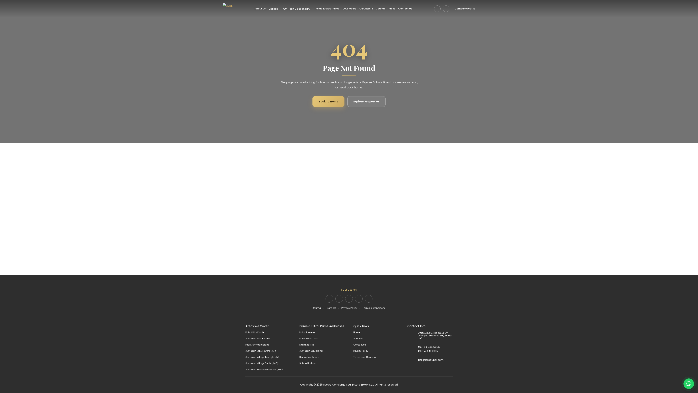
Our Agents (366, 8)
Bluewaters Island (309, 357)
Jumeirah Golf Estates (257, 338)
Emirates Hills (306, 344)
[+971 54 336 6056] (412, 347)
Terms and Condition (365, 357)
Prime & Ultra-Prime (327, 8)
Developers (349, 8)
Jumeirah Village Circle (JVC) (261, 363)
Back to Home (328, 101)
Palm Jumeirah (307, 332)
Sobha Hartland (308, 363)
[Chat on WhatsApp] (688, 383)
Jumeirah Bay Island (311, 350)
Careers (331, 308)
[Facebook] (349, 299)
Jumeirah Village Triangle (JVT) (262, 357)
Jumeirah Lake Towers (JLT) (260, 350)
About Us (260, 8)
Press (392, 8)
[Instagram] (339, 299)
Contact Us (405, 8)
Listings (273, 9)
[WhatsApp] (446, 8)
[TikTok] (368, 299)
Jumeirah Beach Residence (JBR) (264, 369)
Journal (380, 8)
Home (356, 332)
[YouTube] (359, 299)
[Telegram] (437, 8)
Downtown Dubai (308, 338)
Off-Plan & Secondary (296, 9)
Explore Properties (366, 101)
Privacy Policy (349, 308)
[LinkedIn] (329, 299)
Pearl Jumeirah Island (257, 344)
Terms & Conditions (374, 308)
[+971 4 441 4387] (412, 351)
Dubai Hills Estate (254, 332)
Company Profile (465, 8)
